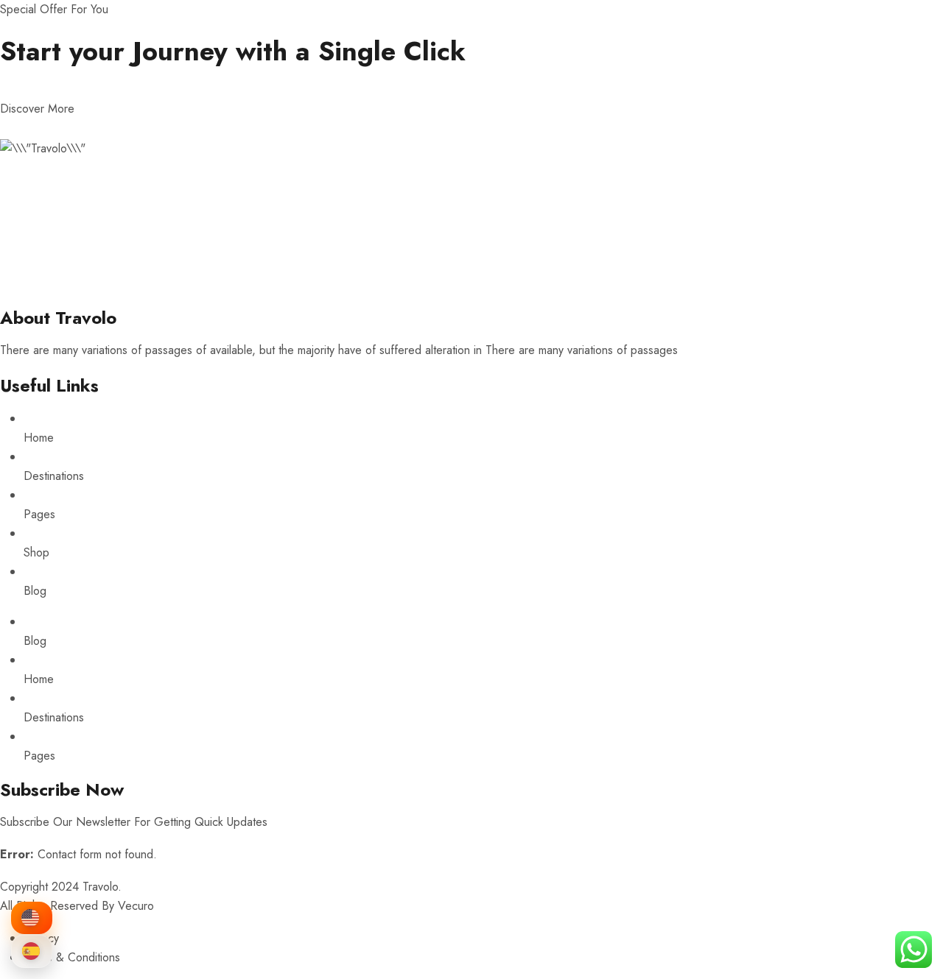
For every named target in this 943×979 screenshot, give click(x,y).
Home (39, 437)
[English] (31, 918)
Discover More (37, 108)
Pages (39, 514)
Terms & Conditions (72, 957)
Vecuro (136, 905)
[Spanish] (31, 951)
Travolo (100, 886)
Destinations (54, 475)
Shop (36, 552)
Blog (35, 590)
